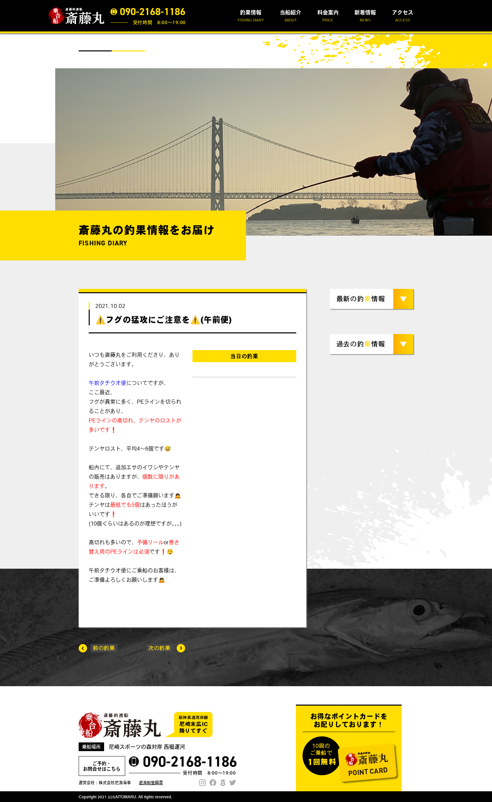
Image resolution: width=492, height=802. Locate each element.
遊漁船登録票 (151, 783)
